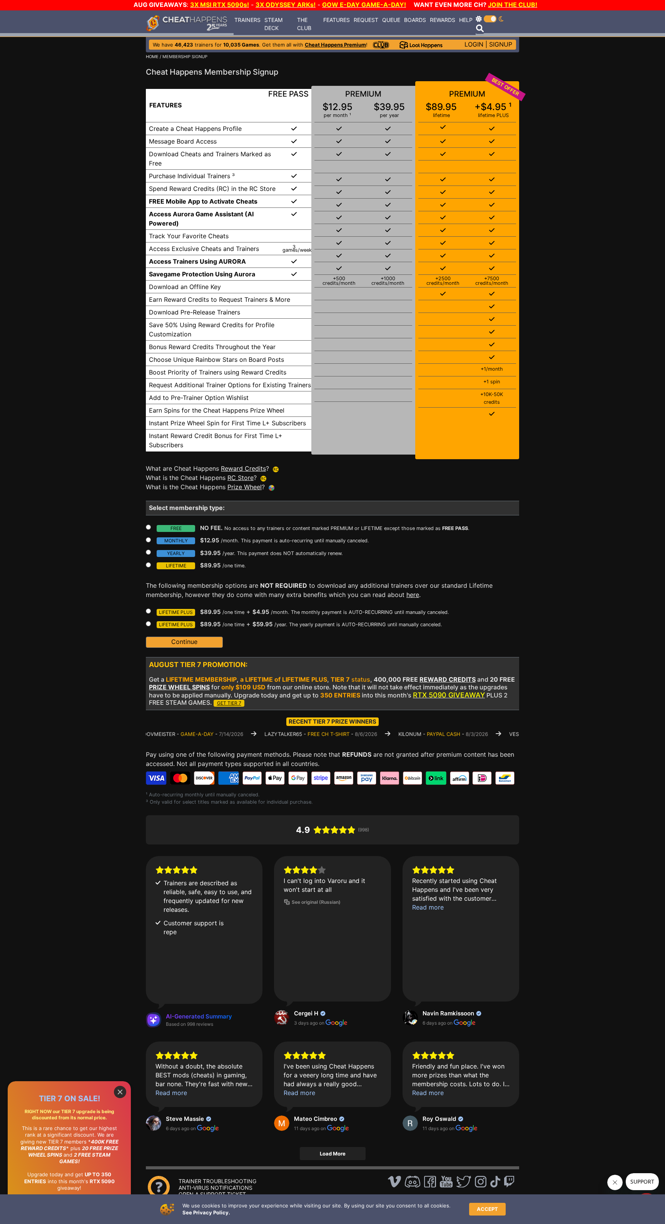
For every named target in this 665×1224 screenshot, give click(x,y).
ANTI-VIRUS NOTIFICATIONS (215, 1187)
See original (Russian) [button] (316, 902)
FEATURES (336, 20)
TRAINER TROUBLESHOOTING (217, 1181)
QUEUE (391, 20)
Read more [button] (428, 907)
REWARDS (442, 20)
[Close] (120, 1092)
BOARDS (415, 20)
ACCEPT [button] (487, 1209)
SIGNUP (500, 44)
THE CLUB (304, 24)
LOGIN (473, 44)
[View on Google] (281, 1017)
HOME (152, 56)
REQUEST (366, 20)
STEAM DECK (273, 24)
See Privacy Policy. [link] (206, 1212)
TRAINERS (247, 20)
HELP (466, 20)
